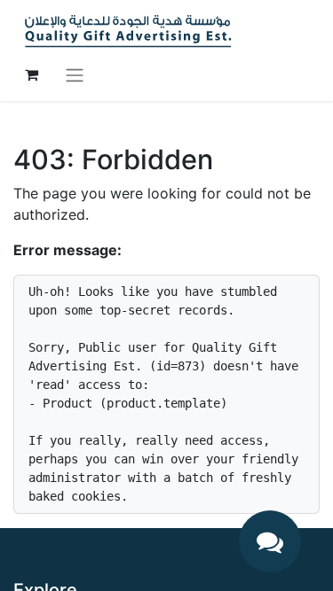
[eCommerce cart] (31, 74)
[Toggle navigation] (74, 74)
